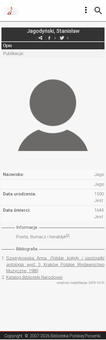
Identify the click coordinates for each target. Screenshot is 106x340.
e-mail (40, 38)
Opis (7, 45)
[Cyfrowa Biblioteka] (11, 11)
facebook (49, 38)
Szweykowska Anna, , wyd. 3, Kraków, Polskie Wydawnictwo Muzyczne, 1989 (55, 264)
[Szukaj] (98, 11)
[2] (67, 235)
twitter (62, 38)
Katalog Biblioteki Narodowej (34, 277)
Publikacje (13, 53)
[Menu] (86, 10)
